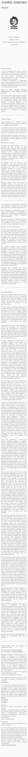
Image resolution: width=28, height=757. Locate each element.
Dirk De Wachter (17, 650)
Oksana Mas (4, 682)
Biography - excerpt (14, 39)
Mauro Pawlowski (18, 651)
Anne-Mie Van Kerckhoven (8, 745)
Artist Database (14, 44)
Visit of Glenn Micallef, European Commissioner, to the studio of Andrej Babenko (14, 91)
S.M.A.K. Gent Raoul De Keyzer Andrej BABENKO (14, 42)
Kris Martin (4, 702)
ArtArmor (3, 654)
